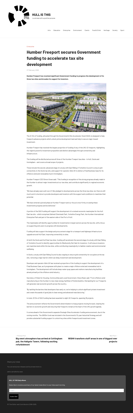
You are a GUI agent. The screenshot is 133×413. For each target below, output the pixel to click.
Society (115, 30)
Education (56, 30)
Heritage (107, 30)
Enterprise (66, 30)
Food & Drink (96, 30)
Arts (49, 30)
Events (87, 30)
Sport (122, 30)
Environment (77, 30)
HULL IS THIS (41, 14)
